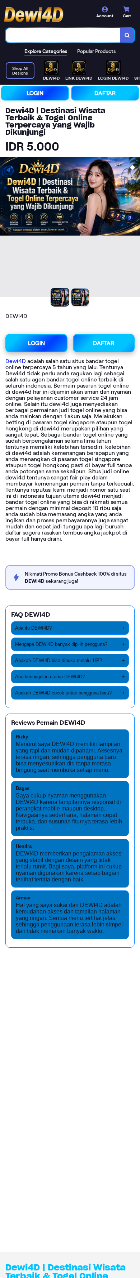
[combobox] (63, 35)
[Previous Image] (5, 228)
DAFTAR (105, 93)
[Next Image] (134, 228)
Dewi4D (15, 361)
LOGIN (35, 93)
